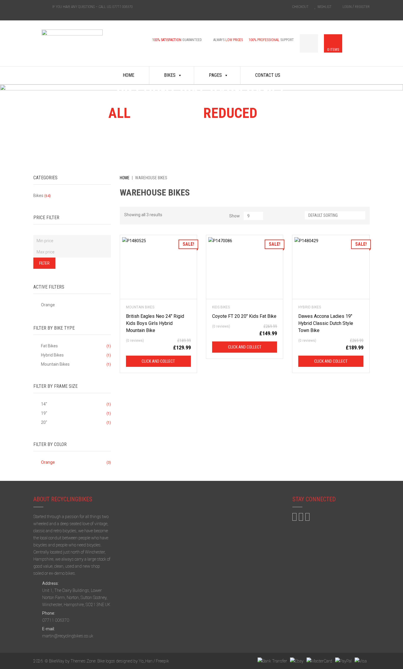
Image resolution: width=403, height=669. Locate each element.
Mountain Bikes (140, 307)
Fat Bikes (49, 346)
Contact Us (267, 75)
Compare (148, 267)
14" (44, 404)
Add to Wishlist (158, 267)
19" (44, 413)
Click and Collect (158, 361)
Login (347, 7)
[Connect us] (36, 6)
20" (44, 422)
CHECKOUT (300, 7)
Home (128, 75)
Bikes (170, 75)
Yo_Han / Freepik (154, 661)
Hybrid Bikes (309, 307)
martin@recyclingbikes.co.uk (67, 636)
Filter (44, 263)
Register (362, 7)
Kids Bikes (221, 307)
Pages (215, 75)
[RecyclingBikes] (72, 47)
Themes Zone (83, 661)
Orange (48, 304)
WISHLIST (324, 7)
